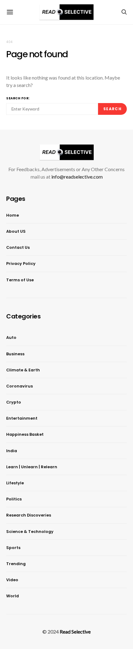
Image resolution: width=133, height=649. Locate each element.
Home (12, 215)
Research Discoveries (28, 515)
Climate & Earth (23, 370)
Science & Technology (30, 531)
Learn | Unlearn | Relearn (31, 466)
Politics (14, 499)
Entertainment (21, 418)
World (12, 596)
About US (16, 231)
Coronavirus (19, 386)
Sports (13, 547)
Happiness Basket (25, 434)
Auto (11, 337)
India (11, 450)
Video (12, 579)
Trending (16, 563)
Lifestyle (15, 483)
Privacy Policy (21, 263)
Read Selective (75, 631)
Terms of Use (20, 280)
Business (15, 354)
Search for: (18, 98)
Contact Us (18, 247)
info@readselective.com (77, 177)
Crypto (13, 402)
